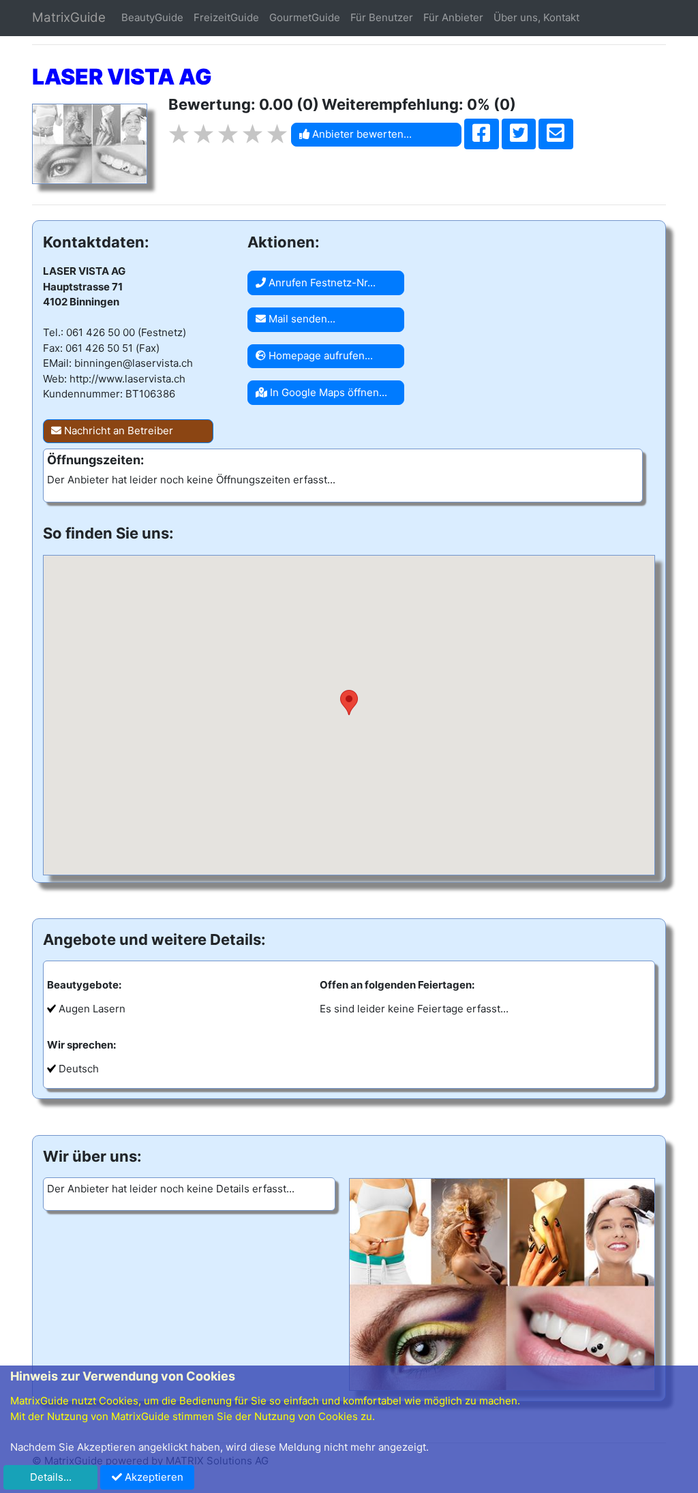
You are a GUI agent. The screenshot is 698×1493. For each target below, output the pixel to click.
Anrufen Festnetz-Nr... (321, 282)
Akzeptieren (152, 1477)
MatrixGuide (69, 17)
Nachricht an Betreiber (117, 430)
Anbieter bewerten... (360, 133)
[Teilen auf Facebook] (481, 134)
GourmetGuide (304, 17)
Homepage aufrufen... (319, 355)
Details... (51, 1477)
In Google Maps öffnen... (327, 392)
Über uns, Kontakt (536, 17)
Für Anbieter (453, 17)
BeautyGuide (152, 17)
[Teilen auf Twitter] (519, 134)
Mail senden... (300, 318)
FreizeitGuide (226, 17)
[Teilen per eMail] (555, 134)
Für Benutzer (381, 17)
